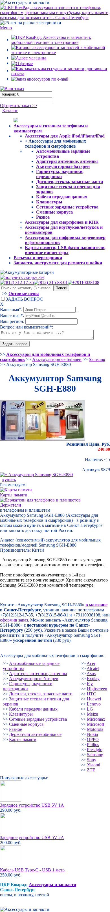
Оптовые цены (23, 293)
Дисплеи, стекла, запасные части (69, 181)
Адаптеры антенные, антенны (67, 161)
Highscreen (97, 688)
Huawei (94, 698)
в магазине (96, 604)
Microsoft (95, 724)
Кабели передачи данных (61, 196)
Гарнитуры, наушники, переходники (59, 174)
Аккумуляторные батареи (63, 166)
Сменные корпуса (54, 212)
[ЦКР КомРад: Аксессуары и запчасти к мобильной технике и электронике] (55, 12)
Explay (93, 678)
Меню (6, 27)
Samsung (95, 754)
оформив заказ (14, 620)
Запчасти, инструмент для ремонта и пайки (58, 262)
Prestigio (94, 749)
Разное (43, 217)
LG (90, 709)
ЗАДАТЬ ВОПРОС (24, 299)
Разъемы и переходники (38, 257)
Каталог (10, 110)
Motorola (95, 729)
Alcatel (93, 668)
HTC (91, 693)
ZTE (91, 769)
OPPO (93, 739)
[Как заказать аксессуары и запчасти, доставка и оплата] (60, 70)
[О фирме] (22, 63)
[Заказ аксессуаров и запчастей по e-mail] (39, 78)
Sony (91, 759)
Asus (91, 673)
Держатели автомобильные (35, 734)
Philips (93, 744)
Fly (90, 683)
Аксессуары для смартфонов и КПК (62, 222)
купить (9, 479)
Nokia (92, 734)
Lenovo (94, 704)
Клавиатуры (49, 201)
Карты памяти (22, 739)
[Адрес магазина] (28, 57)
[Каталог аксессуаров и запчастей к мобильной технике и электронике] (60, 49)
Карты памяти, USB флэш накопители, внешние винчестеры (65, 250)
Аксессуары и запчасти (52, 884)
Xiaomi (93, 764)
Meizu (92, 714)
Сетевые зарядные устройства (67, 207)
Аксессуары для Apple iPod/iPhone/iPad (65, 136)
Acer (91, 663)
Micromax (96, 719)
